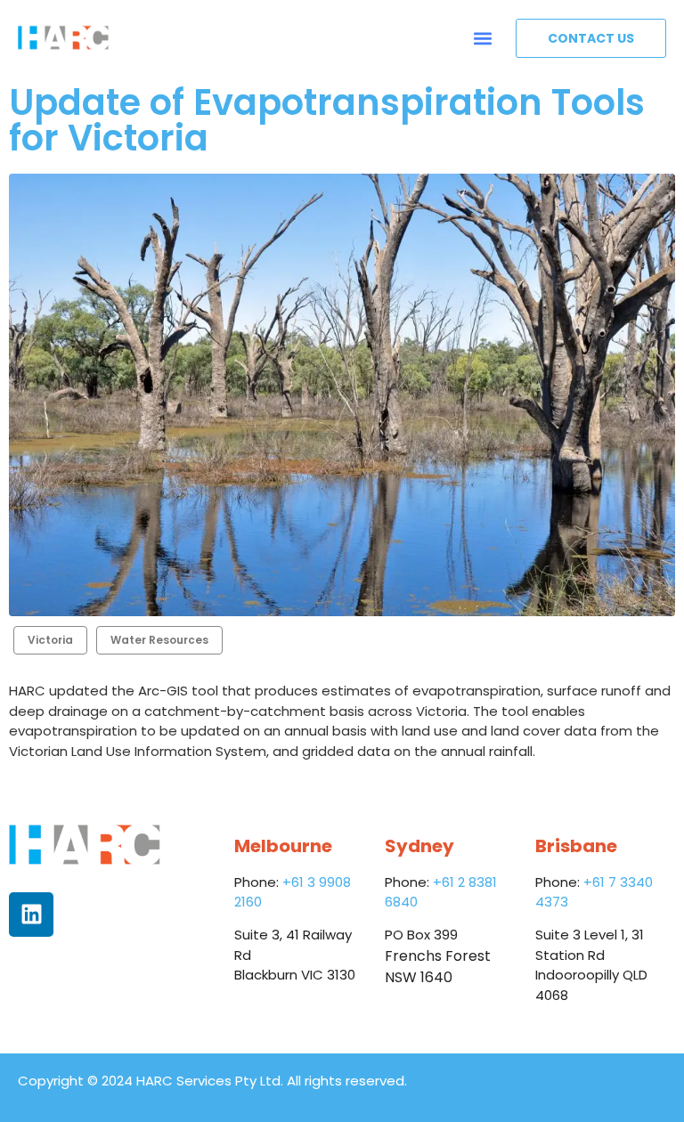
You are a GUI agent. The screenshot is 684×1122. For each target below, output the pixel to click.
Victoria (50, 639)
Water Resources (159, 639)
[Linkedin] (31, 914)
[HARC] (63, 38)
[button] (483, 38)
